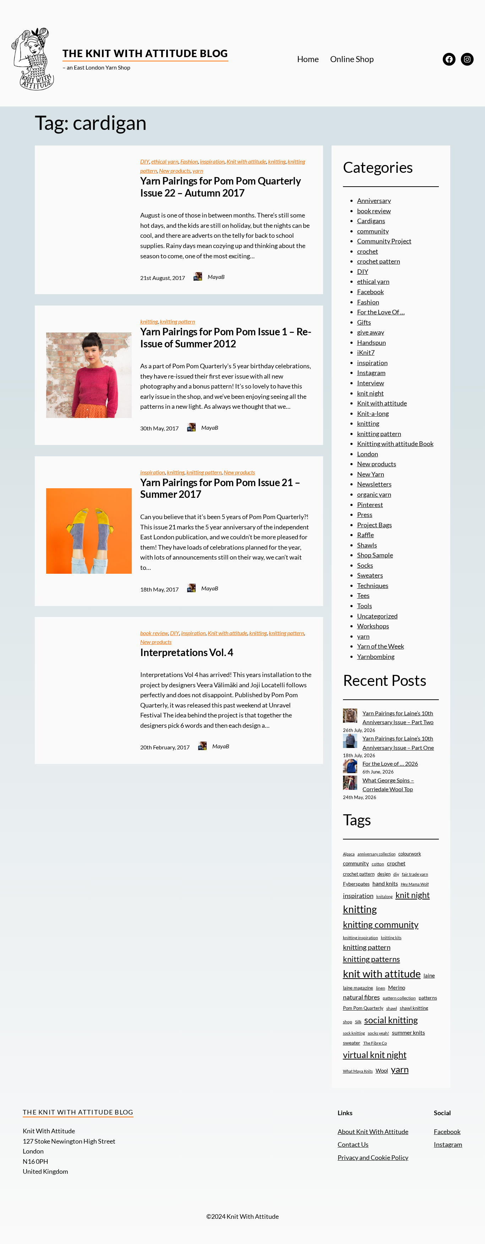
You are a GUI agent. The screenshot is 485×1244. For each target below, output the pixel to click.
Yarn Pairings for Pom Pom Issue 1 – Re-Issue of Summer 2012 (225, 337)
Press (364, 514)
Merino (396, 987)
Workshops (373, 626)
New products (174, 170)
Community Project (384, 241)
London (367, 454)
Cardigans (371, 221)
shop (347, 1021)
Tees (363, 595)
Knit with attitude (246, 161)
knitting (276, 161)
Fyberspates (356, 884)
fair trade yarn (415, 873)
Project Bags (374, 525)
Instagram (371, 372)
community (373, 231)
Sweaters (370, 575)
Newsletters (374, 484)
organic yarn (374, 494)
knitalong (384, 896)
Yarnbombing (375, 656)
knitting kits (391, 937)
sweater (351, 1043)
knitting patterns (371, 959)
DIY (144, 161)
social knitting (391, 1019)
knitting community (381, 924)
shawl (391, 1008)
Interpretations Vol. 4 (186, 652)
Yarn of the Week (380, 646)
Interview (370, 383)
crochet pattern (378, 261)
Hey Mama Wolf (415, 884)
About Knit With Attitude (373, 1131)
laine (429, 975)
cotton (378, 863)
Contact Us (353, 1144)
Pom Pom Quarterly (363, 1008)
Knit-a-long (373, 413)
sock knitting (354, 1033)
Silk (358, 1021)
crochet (367, 251)
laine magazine (358, 988)
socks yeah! (378, 1032)
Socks (365, 565)
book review (154, 632)
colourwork (409, 854)
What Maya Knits (358, 1071)
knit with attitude (382, 973)
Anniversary (374, 200)
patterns (428, 998)
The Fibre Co (375, 1042)
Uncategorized (377, 616)
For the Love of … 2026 (390, 763)
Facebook (370, 292)
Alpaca (349, 854)
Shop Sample (375, 555)
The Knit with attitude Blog (145, 53)
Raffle (365, 535)
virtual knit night (375, 1054)
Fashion (189, 161)
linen (380, 987)
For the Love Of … (381, 312)
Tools (364, 606)
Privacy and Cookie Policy (373, 1157)
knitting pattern (177, 321)
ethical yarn (164, 161)
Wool (382, 1070)
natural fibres (361, 997)
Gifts (364, 322)
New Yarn (370, 474)
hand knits (385, 883)
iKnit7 (366, 352)
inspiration (212, 161)
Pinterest (370, 504)
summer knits (408, 1032)
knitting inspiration (360, 937)
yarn (197, 170)
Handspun (371, 342)
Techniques (372, 585)
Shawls (367, 545)
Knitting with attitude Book (395, 443)
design (384, 874)
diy (396, 874)
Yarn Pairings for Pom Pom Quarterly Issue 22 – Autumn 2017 (220, 187)
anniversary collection (377, 854)
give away (370, 332)
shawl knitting (414, 1008)
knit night (370, 393)
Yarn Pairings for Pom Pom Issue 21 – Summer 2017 (220, 488)
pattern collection (399, 998)
